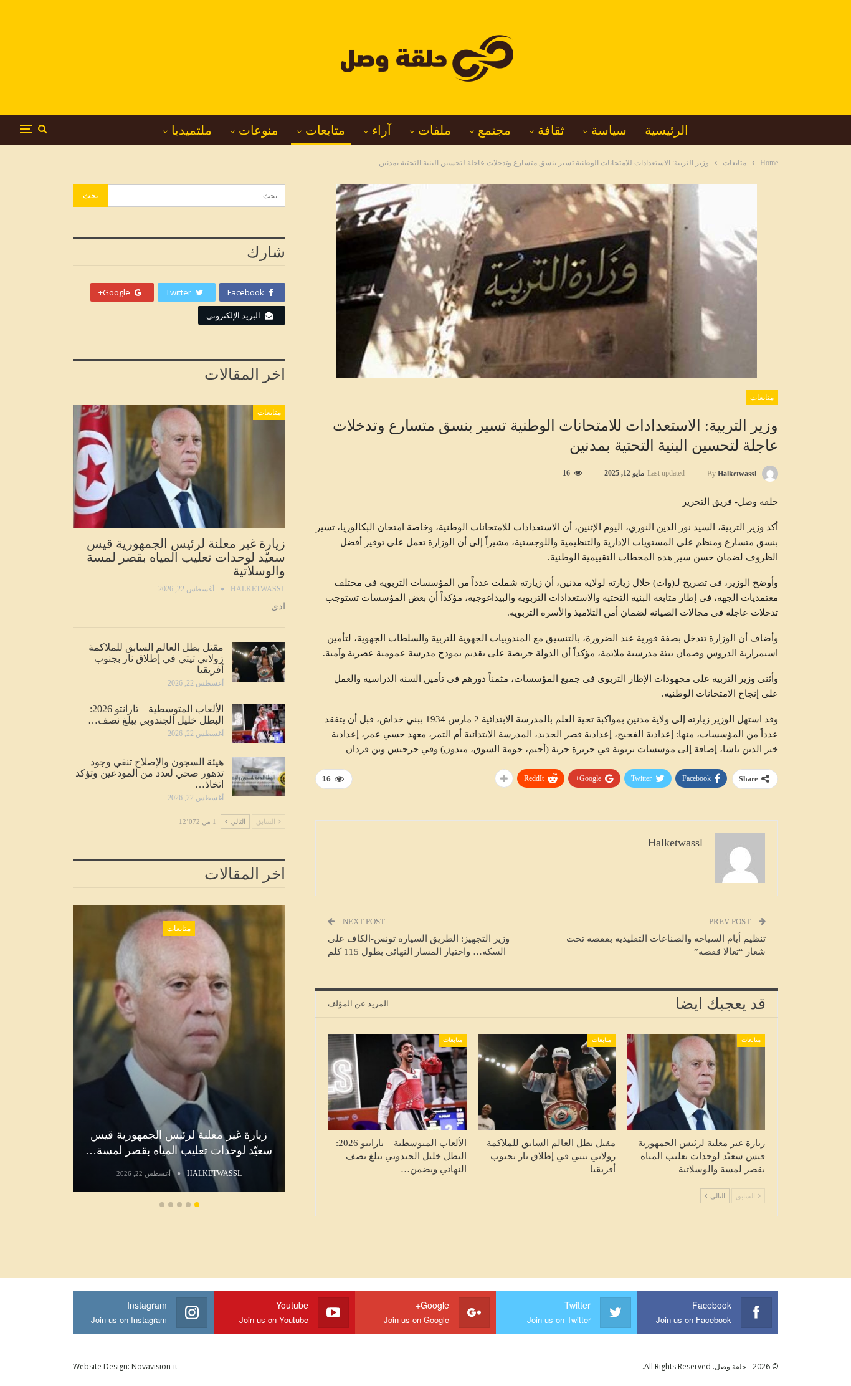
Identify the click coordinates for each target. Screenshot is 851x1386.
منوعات (258, 130)
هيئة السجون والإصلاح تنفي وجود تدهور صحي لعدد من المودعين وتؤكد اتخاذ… (149, 773)
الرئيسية (666, 130)
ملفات (434, 130)
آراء (381, 130)
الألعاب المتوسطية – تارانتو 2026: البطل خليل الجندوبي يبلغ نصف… (156, 714)
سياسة (609, 130)
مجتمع (494, 130)
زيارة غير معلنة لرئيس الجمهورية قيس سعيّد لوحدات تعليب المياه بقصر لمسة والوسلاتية (186, 557)
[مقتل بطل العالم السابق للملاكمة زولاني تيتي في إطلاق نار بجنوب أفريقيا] (547, 1082)
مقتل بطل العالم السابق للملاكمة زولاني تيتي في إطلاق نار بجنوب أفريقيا (156, 658)
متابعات (325, 130)
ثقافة (551, 130)
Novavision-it (154, 1366)
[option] (178, 1051)
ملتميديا (191, 130)
